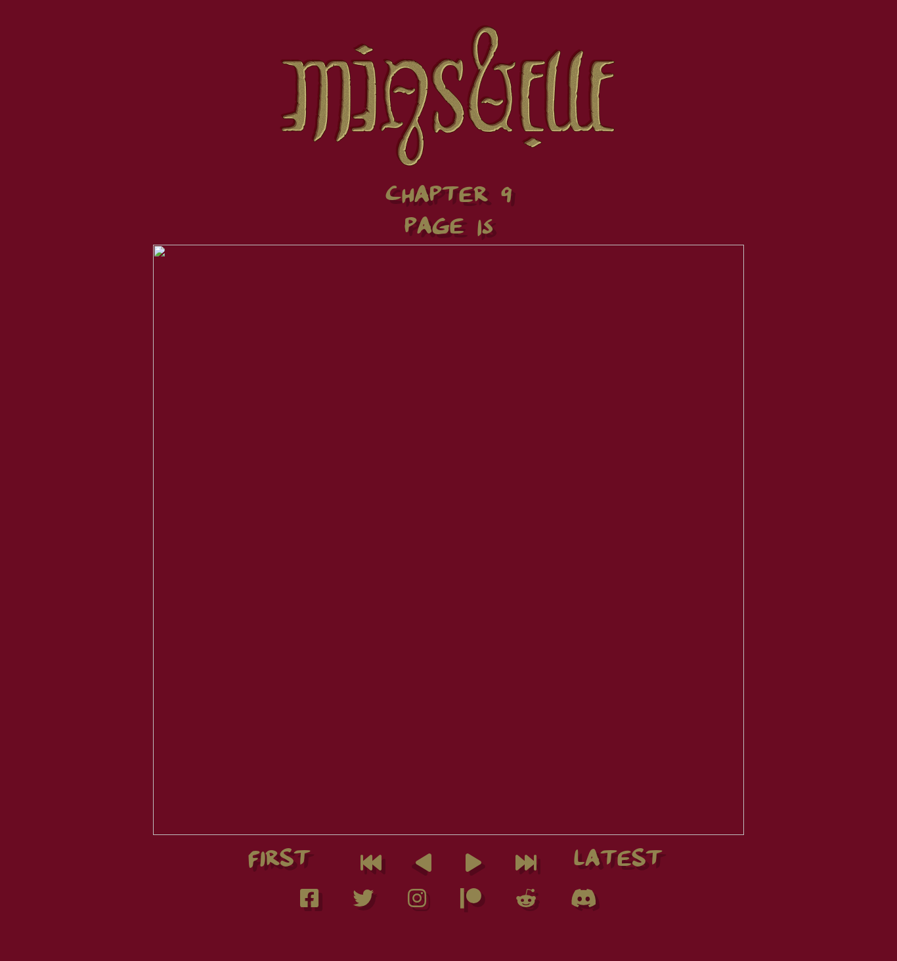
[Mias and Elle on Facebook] (310, 902)
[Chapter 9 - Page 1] (371, 866)
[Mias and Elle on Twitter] (364, 902)
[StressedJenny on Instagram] (418, 902)
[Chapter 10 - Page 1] (526, 866)
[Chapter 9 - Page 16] (473, 866)
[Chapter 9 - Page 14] (423, 866)
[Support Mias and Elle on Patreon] (472, 902)
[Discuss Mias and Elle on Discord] (584, 902)
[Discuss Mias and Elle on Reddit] (527, 902)
